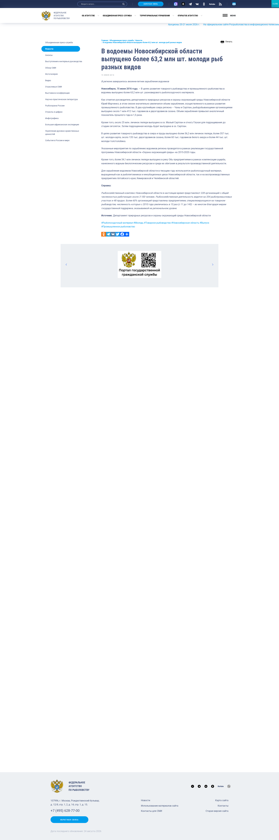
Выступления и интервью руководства (63, 61)
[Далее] (212, 264)
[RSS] (220, 4)
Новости (49, 49)
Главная (104, 40)
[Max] (176, 4)
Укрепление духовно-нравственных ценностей (62, 132)
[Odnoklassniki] (103, 234)
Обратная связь (151, 4)
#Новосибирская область (185, 222)
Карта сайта (221, 800)
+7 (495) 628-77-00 (65, 811)
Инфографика (52, 118)
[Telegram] (190, 4)
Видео (48, 80)
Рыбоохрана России (55, 105)
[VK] (197, 4)
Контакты (223, 805)
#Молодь (139, 222)
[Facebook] (122, 234)
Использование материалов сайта (159, 805)
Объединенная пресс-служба (117, 15)
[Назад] (66, 264)
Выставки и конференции (57, 93)
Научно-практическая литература (61, 99)
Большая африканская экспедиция (62, 124)
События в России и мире (57, 140)
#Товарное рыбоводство (157, 222)
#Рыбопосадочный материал (117, 222)
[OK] (203, 4)
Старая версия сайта (217, 811)
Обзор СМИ (50, 68)
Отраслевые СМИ (53, 87)
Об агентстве (88, 15)
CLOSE (275, 4)
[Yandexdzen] (183, 4)
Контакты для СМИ (151, 811)
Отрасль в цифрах (53, 112)
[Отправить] (127, 234)
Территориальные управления (155, 15)
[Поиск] (123, 4)
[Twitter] (117, 234)
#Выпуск (204, 222)
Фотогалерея (51, 74)
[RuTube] (212, 4)
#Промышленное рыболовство (118, 226)
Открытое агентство (188, 15)
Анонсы (49, 55)
